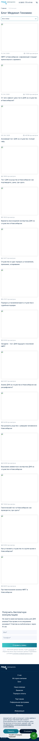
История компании (19, 678)
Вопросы (19, 705)
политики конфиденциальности (22, 653)
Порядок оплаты (19, 693)
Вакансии (19, 690)
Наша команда (19, 687)
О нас (19, 675)
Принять (11, 731)
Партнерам (19, 699)
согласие (31, 649)
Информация (19, 711)
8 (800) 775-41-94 (25, 2)
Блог (19, 682)
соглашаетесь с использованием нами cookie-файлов (17, 725)
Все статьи (5, 18)
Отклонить (28, 731)
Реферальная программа (19, 702)
